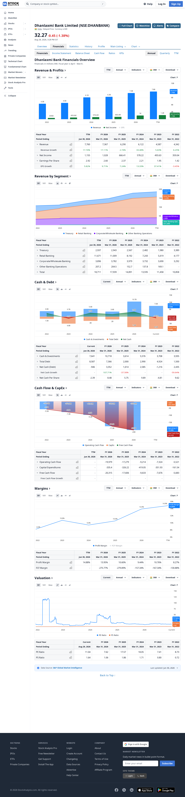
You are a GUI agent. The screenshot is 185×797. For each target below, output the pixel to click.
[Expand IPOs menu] (25, 29)
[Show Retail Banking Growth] (37, 255)
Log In (162, 4)
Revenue (97, 127)
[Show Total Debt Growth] (37, 361)
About (98, 748)
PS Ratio (115, 635)
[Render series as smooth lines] (61, 77)
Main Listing (117, 46)
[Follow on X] (124, 790)
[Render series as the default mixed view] (57, 289)
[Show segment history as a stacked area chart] (57, 183)
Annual (151, 53)
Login (69, 748)
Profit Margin (101, 545)
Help (149, 4)
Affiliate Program (103, 769)
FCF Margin (117, 545)
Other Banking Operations (140, 233)
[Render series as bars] (57, 77)
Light (130, 776)
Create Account (74, 753)
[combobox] (65, 4)
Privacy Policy (101, 764)
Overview (42, 46)
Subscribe (167, 763)
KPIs (121, 53)
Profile (101, 46)
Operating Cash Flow (94, 445)
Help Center (72, 775)
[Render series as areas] (65, 77)
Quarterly (165, 53)
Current (106, 281)
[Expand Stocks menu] (25, 23)
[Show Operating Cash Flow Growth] (37, 462)
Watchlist (144, 25)
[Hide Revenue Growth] (37, 144)
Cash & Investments (95, 339)
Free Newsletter (46, 753)
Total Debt (113, 339)
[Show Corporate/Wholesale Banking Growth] (37, 261)
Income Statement (61, 53)
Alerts (160, 25)
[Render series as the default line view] (57, 495)
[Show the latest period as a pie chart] (70, 183)
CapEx (111, 445)
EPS (122, 127)
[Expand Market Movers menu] (25, 72)
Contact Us (100, 753)
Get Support (44, 758)
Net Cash (127, 339)
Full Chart (127, 25)
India (40, 29)
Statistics (74, 46)
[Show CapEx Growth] (37, 467)
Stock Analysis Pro (47, 748)
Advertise (71, 769)
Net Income (111, 127)
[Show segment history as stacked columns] (61, 183)
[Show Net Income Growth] (37, 155)
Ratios (112, 53)
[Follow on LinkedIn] (131, 790)
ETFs (12, 758)
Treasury (69, 233)
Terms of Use (101, 758)
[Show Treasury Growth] (37, 250)
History (88, 46)
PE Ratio (102, 635)
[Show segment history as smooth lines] (65, 183)
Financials (58, 46)
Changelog (72, 758)
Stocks (13, 748)
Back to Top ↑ (107, 675)
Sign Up (176, 4)
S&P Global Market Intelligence (67, 667)
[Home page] (10, 3)
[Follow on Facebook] (116, 790)
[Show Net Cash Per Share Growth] (37, 377)
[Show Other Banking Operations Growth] (37, 266)
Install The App (45, 764)
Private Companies (19, 764)
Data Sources (73, 764)
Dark (142, 776)
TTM (176, 53)
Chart (134, 46)
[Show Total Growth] (37, 272)
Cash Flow (99, 53)
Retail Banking (84, 233)
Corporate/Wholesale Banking (109, 233)
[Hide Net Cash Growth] (37, 367)
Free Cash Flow (126, 445)
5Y (38, 77)
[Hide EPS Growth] (37, 160)
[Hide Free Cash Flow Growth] (37, 472)
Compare (174, 25)
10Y (44, 77)
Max (50, 77)
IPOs (12, 753)
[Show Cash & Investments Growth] (37, 356)
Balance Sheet (82, 53)
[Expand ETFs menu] (25, 34)
